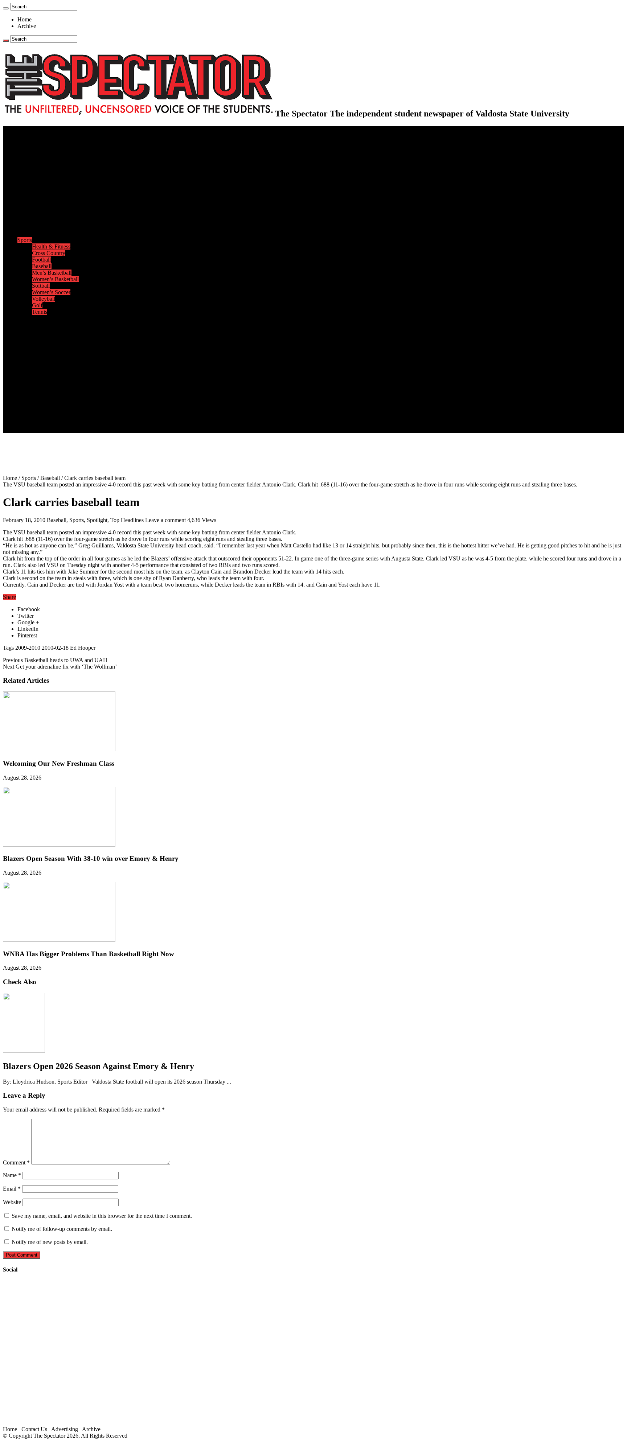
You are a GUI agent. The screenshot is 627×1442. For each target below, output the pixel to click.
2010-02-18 (55, 648)
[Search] (6, 8)
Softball (41, 286)
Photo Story (45, 377)
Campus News (49, 214)
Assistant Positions (53, 416)
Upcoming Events (38, 390)
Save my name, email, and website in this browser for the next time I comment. (102, 1216)
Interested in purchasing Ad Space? (72, 429)
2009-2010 (27, 648)
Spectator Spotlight (53, 233)
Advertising (64, 1429)
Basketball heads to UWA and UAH (55, 660)
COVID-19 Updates (55, 162)
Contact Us (45, 403)
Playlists (41, 357)
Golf (37, 305)
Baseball (42, 266)
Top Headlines (127, 520)
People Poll (45, 181)
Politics (40, 155)
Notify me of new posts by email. (50, 1242)
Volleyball (43, 299)
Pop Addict (45, 338)
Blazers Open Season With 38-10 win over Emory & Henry (91, 858)
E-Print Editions (35, 135)
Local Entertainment (55, 344)
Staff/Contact (32, 397)
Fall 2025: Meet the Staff (60, 410)
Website (12, 1202)
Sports (24, 240)
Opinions (27, 168)
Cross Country (48, 253)
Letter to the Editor (53, 194)
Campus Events (50, 207)
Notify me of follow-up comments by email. (62, 1229)
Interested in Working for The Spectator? (78, 423)
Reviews (42, 331)
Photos (25, 364)
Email (12, 1189)
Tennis (39, 312)
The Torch (29, 384)
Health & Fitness (51, 246)
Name (12, 1175)
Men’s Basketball (51, 273)
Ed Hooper (82, 648)
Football (41, 259)
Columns (42, 188)
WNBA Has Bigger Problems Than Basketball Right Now (88, 954)
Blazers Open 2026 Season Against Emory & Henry (98, 1066)
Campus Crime (49, 148)
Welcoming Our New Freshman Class (58, 763)
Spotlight (97, 520)
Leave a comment (165, 520)
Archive (26, 26)
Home (24, 19)
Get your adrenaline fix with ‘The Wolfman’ (60, 667)
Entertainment (33, 318)
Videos (40, 351)
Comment (16, 1162)
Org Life (42, 227)
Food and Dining (51, 220)
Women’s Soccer (51, 292)
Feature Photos (49, 370)
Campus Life (32, 201)
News (24, 142)
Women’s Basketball (55, 279)
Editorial (42, 175)
